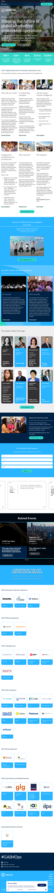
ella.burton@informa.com (42, 199)
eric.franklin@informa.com (38, 432)
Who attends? (23, 45)
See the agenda (25, 211)
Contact (50, 876)
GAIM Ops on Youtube (8, 864)
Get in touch (39, 206)
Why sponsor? (7, 45)
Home (51, 874)
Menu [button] (5, 4)
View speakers (26, 407)
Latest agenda (40, 135)
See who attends (5, 135)
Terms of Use (49, 880)
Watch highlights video (25, 260)
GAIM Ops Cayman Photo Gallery (11, 866)
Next (50, 535)
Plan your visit (22, 206)
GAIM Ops (5, 862)
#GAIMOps (11, 857)
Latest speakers (5, 206)
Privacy (51, 878)
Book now (45, 4)
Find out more (22, 135)
